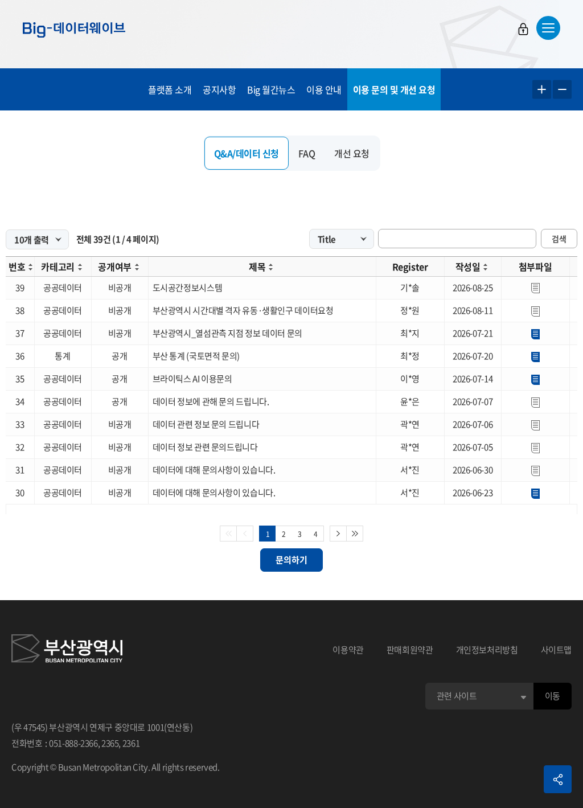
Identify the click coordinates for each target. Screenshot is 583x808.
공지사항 (219, 89)
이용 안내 (324, 89)
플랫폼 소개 (169, 89)
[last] (355, 534)
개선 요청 (351, 153)
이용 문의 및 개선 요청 (394, 89)
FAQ (306, 153)
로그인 (523, 29)
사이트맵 (556, 649)
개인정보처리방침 (487, 649)
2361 (131, 743)
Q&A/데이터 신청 (246, 153)
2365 (110, 743)
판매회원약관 (410, 649)
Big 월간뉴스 (271, 89)
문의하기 (291, 559)
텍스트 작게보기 (562, 89)
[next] (338, 534)
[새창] (66, 650)
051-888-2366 (73, 743)
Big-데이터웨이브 (74, 29)
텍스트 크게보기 (541, 89)
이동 (552, 696)
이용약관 (348, 649)
